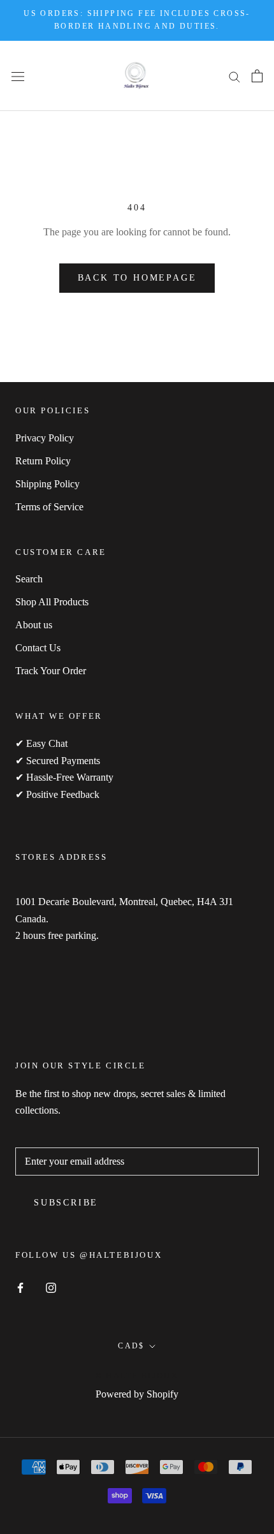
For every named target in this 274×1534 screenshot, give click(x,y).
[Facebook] (20, 1286)
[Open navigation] (17, 75)
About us (33, 624)
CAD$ (131, 1345)
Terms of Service (49, 506)
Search (29, 578)
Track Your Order (50, 670)
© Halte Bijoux (137, 1375)
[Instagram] (51, 1286)
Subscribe (66, 1202)
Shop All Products (52, 601)
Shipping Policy (47, 483)
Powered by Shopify (137, 1394)
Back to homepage (137, 278)
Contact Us (38, 647)
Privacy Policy (44, 437)
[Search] (234, 76)
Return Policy (43, 460)
